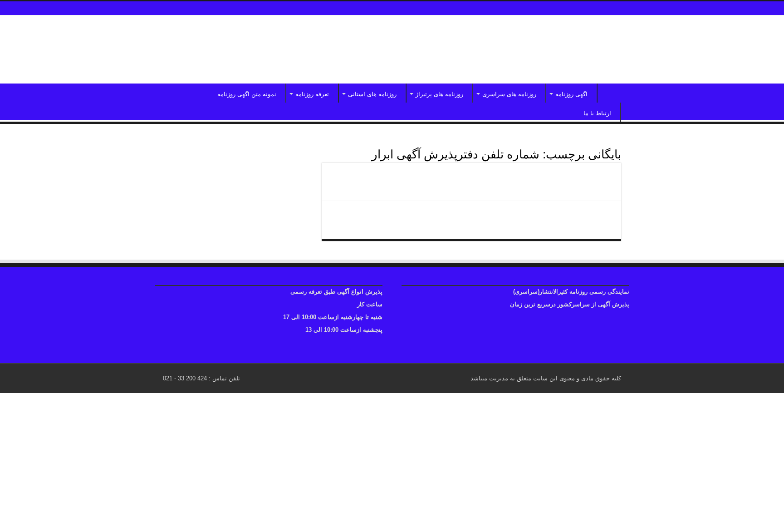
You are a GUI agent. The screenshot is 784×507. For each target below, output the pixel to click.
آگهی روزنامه (571, 94)
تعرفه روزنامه (312, 94)
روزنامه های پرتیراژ (439, 94)
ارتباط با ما (597, 113)
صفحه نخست (609, 93)
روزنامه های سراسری (509, 94)
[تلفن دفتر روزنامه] (392, 49)
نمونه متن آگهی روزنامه (246, 94)
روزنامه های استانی (372, 94)
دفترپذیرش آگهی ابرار (569, 178)
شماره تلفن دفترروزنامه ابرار (555, 216)
